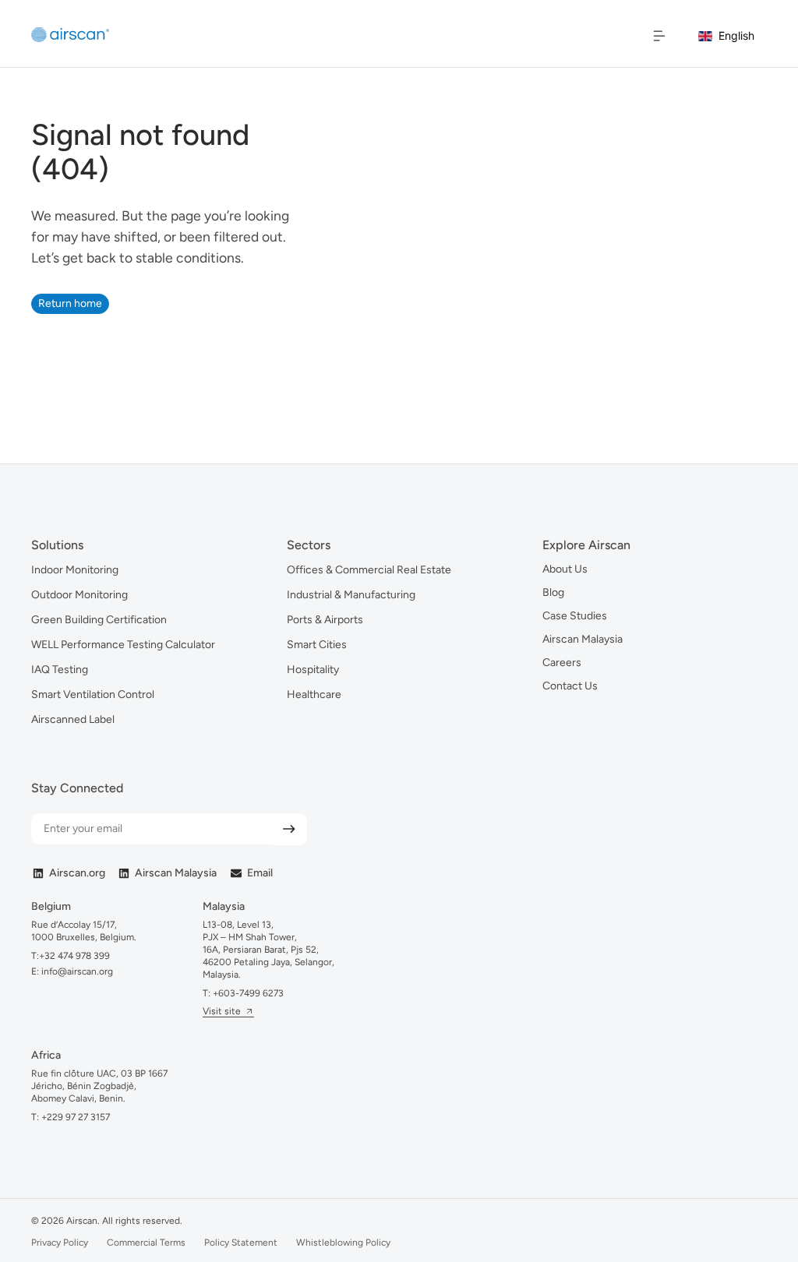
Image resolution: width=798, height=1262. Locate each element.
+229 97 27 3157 (75, 1117)
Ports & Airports (325, 619)
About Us (565, 569)
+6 (248, 993)
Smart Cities (317, 644)
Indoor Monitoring (74, 569)
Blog (553, 592)
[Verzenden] (289, 829)
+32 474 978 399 (74, 955)
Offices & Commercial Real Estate (369, 569)
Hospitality (313, 669)
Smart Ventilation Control (92, 694)
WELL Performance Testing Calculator (123, 644)
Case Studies (574, 615)
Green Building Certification (99, 619)
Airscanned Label (73, 719)
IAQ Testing (59, 669)
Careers (561, 662)
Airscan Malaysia (582, 639)
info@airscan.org (76, 971)
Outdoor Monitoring (79, 594)
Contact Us (570, 686)
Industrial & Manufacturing (351, 594)
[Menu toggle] (659, 36)
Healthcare (314, 694)
